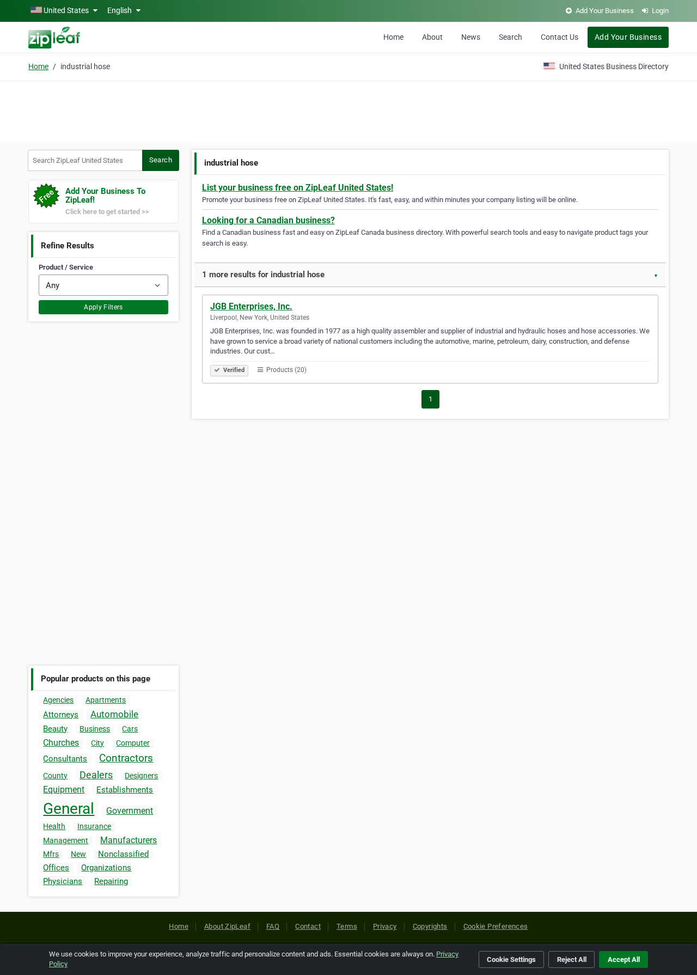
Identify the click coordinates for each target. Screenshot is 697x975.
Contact (308, 926)
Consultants (65, 759)
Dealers (96, 775)
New (78, 854)
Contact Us (559, 37)
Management (65, 840)
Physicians (62, 881)
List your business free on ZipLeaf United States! (297, 187)
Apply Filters (103, 307)
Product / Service (66, 267)
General (68, 809)
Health (54, 826)
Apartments (105, 700)
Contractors (126, 758)
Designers (141, 775)
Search (510, 37)
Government (129, 811)
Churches (61, 743)
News (470, 37)
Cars (130, 728)
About (432, 37)
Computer (133, 743)
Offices (56, 868)
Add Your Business (628, 37)
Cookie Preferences (495, 926)
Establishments (124, 790)
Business (95, 728)
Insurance (94, 826)
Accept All (624, 959)
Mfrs (51, 854)
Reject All (571, 959)
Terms (347, 926)
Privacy (385, 926)
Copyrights (430, 926)
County (55, 775)
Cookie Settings (511, 959)
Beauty (55, 729)
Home (393, 37)
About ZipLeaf (227, 926)
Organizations (106, 868)
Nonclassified (123, 854)
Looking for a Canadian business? (268, 220)
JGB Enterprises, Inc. (251, 306)
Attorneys (60, 715)
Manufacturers (128, 840)
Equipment (63, 789)
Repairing (111, 881)
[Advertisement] (348, 110)
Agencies (58, 700)
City (97, 743)
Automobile (114, 714)
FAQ (272, 926)
